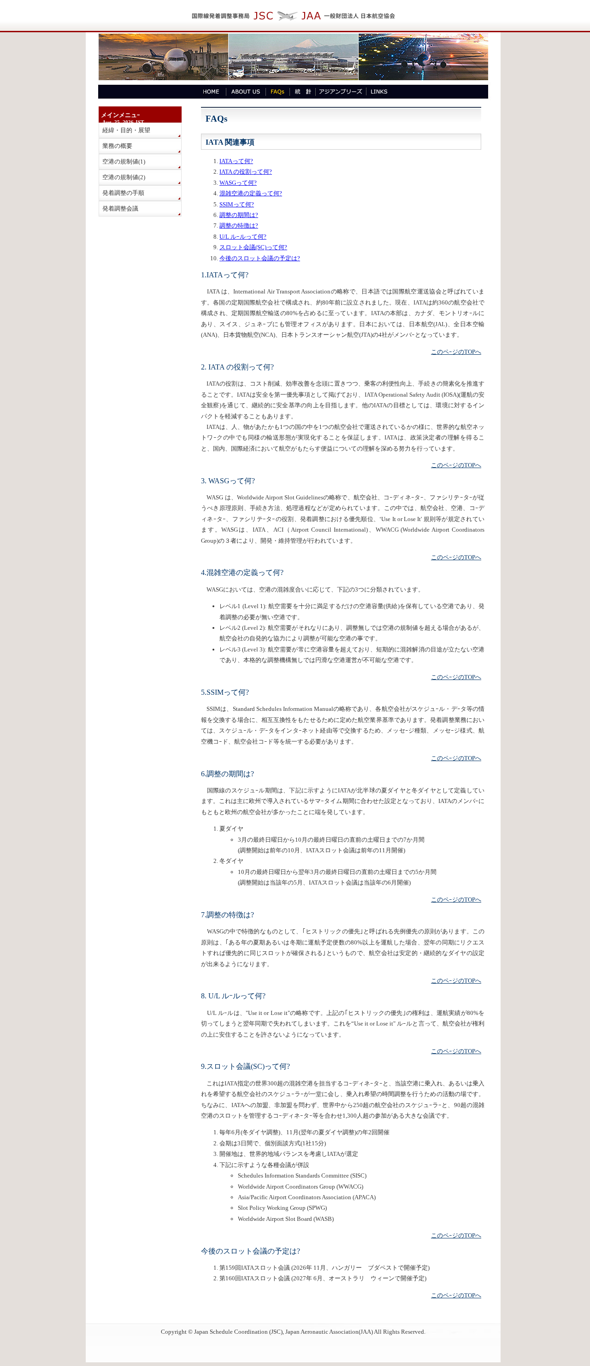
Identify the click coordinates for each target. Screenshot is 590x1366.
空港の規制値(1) (123, 161)
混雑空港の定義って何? (250, 193)
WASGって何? (238, 182)
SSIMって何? (236, 204)
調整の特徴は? (238, 225)
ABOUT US (246, 92)
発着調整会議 (120, 208)
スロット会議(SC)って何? (253, 247)
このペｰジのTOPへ (456, 351)
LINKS (379, 92)
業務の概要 (117, 145)
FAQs (277, 92)
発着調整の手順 (123, 192)
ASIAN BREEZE (340, 92)
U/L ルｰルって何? (242, 236)
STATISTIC (302, 92)
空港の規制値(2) (123, 177)
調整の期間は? (238, 214)
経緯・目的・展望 (126, 130)
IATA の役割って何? (245, 171)
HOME (210, 92)
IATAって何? (236, 161)
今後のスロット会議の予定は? (259, 258)
